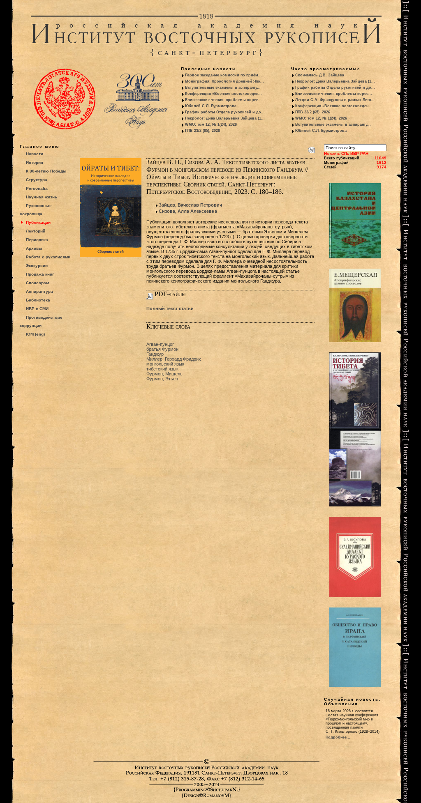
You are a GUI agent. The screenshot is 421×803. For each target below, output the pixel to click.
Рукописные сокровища (36, 209)
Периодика (37, 239)
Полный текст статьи (170, 308)
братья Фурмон (162, 349)
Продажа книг (40, 274)
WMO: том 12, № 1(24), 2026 (211, 124)
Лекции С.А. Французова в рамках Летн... (335, 100)
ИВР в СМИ (37, 308)
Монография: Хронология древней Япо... (224, 81)
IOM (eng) (35, 334)
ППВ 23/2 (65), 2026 (202, 131)
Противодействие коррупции (41, 321)
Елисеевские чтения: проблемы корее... (223, 100)
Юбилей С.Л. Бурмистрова (210, 106)
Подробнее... (338, 737)
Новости (34, 154)
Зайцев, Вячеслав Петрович (190, 204)
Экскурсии (37, 265)
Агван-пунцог (160, 344)
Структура (36, 179)
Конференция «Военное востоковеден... (223, 94)
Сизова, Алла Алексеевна (188, 211)
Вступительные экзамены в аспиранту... (223, 87)
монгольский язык (165, 363)
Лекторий (35, 231)
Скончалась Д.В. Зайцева (319, 75)
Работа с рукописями (48, 257)
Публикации (38, 222)
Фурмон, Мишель (164, 373)
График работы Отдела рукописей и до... (225, 112)
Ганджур (155, 354)
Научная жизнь (41, 197)
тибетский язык (162, 368)
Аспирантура (39, 291)
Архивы (34, 248)
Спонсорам (37, 283)
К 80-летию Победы (46, 171)
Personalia (37, 188)
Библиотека (38, 300)
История (34, 162)
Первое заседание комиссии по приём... (223, 75)
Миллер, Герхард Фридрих (173, 359)
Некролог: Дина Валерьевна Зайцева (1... (225, 118)
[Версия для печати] (311, 148)
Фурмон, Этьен (162, 378)
